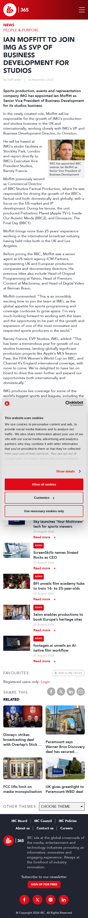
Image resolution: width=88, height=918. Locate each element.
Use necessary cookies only (44, 511)
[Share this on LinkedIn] (71, 691)
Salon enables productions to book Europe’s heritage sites (58, 617)
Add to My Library (70, 673)
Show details (65, 471)
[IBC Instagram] (50, 900)
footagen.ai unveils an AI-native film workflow (55, 648)
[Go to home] (15, 9)
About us (23, 828)
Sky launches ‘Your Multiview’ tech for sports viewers (58, 524)
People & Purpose (21, 30)
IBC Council (43, 821)
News (8, 25)
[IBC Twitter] (37, 900)
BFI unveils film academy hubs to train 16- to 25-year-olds (59, 586)
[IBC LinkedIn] (64, 900)
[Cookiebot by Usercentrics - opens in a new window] (65, 403)
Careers (66, 828)
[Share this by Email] (81, 691)
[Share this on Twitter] (61, 691)
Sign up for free (44, 884)
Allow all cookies (44, 484)
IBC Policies (68, 821)
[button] (81, 9)
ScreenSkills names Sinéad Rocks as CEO (55, 555)
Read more (41, 537)
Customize (41, 497)
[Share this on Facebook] (51, 691)
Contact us (45, 828)
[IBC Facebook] (24, 900)
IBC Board (19, 821)
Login (45, 681)
